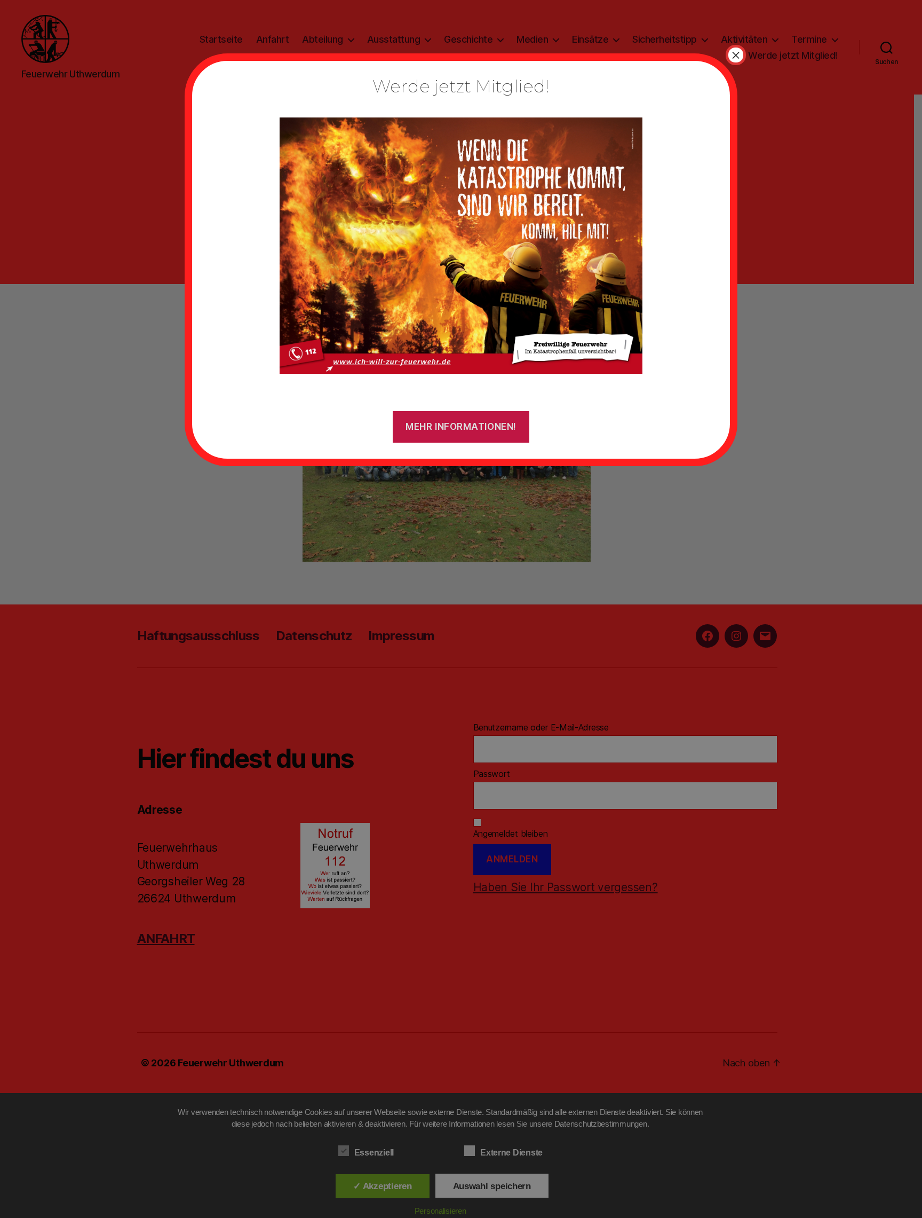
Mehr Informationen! (461, 426)
